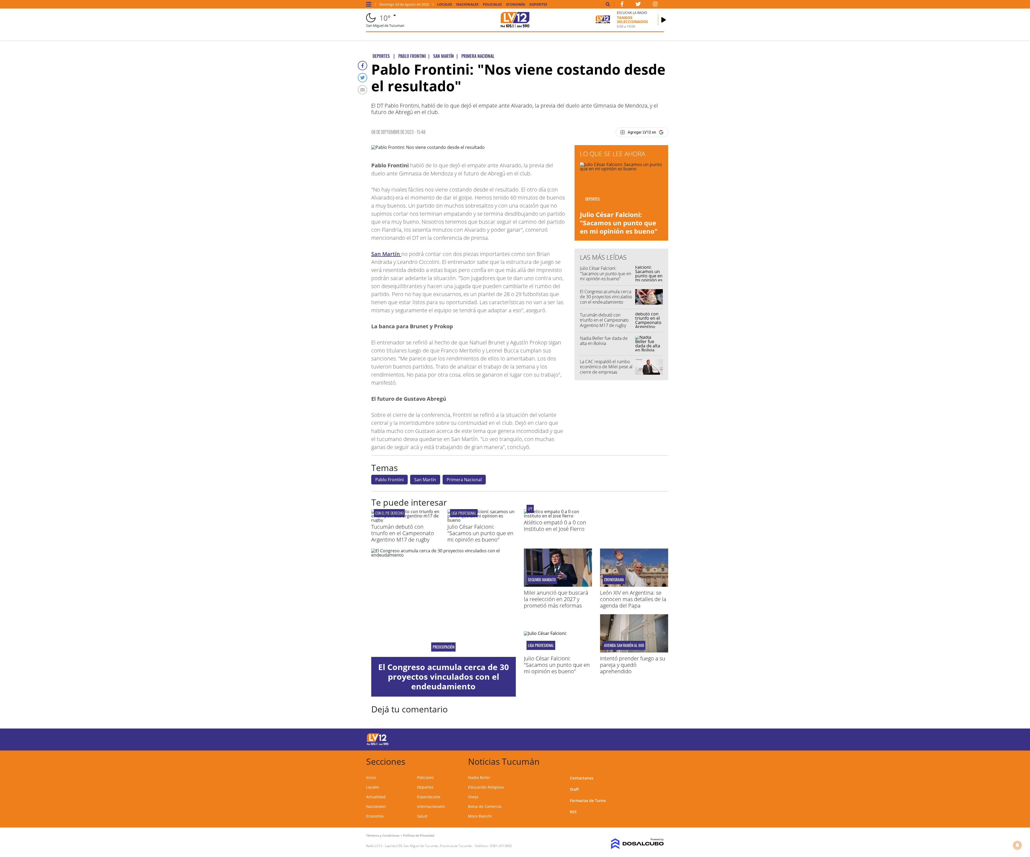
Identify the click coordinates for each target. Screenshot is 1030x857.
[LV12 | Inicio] (657, 760)
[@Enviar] (362, 89)
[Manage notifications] (1017, 845)
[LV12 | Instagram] (655, 5)
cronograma (614, 580)
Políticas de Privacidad (418, 835)
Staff (574, 789)
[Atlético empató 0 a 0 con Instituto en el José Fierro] (558, 516)
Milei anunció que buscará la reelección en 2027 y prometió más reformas (556, 599)
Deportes (538, 4)
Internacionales (431, 806)
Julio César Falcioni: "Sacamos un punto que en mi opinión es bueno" (618, 223)
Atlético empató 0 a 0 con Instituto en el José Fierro (555, 525)
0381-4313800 (501, 846)
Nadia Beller (479, 777)
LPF (530, 509)
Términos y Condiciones (382, 835)
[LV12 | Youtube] (626, 738)
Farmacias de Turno (588, 800)
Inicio (371, 777)
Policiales (492, 4)
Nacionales (467, 4)
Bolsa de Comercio (484, 806)
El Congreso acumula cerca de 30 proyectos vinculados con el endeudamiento (606, 297)
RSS (573, 811)
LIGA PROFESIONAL (463, 513)
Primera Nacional (464, 480)
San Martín (386, 254)
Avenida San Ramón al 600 (624, 645)
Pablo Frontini (389, 480)
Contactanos (581, 778)
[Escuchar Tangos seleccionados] (663, 20)
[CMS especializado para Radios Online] (629, 843)
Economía (515, 4)
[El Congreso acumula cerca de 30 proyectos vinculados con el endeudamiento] (443, 603)
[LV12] (377, 744)
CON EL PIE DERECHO (389, 513)
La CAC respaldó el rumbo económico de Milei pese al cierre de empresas (606, 367)
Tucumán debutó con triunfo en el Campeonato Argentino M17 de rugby (604, 320)
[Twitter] (362, 77)
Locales (444, 4)
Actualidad (375, 796)
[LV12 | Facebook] (622, 5)
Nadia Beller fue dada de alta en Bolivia (604, 340)
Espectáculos (428, 796)
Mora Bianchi (480, 816)
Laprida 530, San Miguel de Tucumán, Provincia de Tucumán (428, 846)
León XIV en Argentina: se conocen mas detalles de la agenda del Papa (633, 599)
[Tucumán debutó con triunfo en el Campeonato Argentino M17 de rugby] (405, 520)
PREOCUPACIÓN (443, 647)
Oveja (473, 796)
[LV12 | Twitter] (638, 5)
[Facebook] (362, 65)
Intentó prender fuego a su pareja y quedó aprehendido (632, 665)
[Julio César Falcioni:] (481, 520)
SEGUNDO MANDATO (542, 580)
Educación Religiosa (486, 787)
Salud (422, 816)
